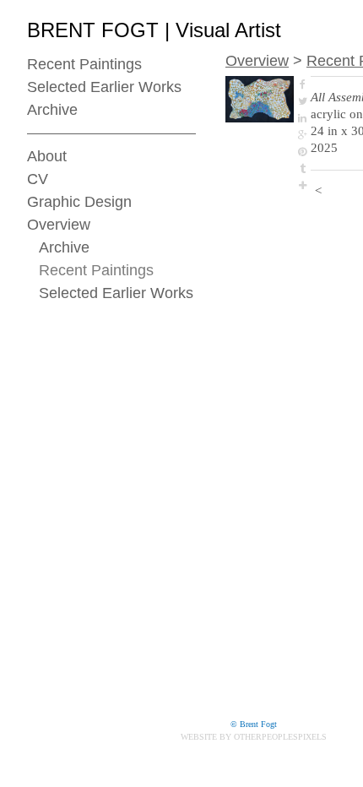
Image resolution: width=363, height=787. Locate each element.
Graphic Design (79, 201)
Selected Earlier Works (104, 87)
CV (37, 179)
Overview (58, 224)
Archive (52, 109)
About (47, 156)
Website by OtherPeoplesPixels (254, 736)
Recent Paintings (84, 64)
